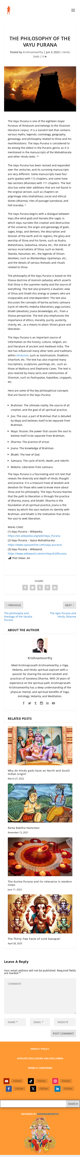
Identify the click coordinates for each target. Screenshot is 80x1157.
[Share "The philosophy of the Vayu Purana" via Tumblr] (40, 587)
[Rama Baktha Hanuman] (40, 803)
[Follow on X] (33, 1089)
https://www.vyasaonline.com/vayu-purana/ (35, 545)
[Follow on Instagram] (55, 1081)
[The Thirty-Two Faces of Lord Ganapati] (40, 913)
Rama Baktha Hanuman (24, 828)
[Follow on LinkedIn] (57, 1089)
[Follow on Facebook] (9, 1089)
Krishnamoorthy (33, 52)
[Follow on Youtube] (6, 1081)
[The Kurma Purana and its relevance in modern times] (40, 856)
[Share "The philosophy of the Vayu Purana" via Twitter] (32, 587)
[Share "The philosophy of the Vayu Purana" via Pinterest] (47, 587)
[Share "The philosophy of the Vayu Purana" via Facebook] (25, 587)
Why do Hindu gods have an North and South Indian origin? (39, 772)
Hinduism (22, 355)
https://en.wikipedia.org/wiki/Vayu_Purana (34, 536)
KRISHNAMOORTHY (48, 1114)
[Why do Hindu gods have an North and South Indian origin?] (40, 745)
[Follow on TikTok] (31, 1081)
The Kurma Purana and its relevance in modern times (40, 883)
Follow (17, 1081)
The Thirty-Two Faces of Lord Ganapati (34, 939)
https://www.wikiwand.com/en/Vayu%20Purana (37, 553)
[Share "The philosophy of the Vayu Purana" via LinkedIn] (55, 587)
